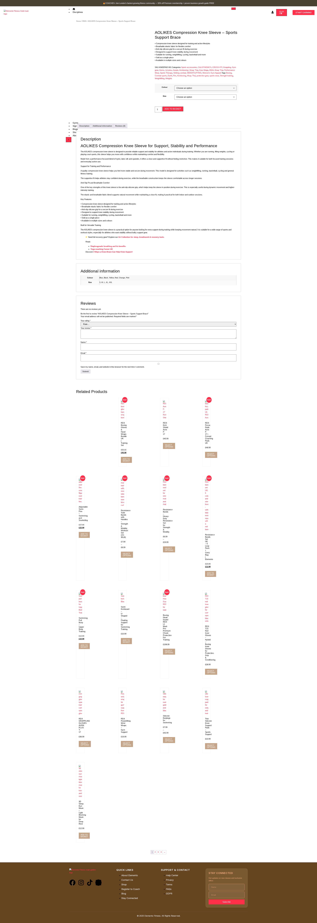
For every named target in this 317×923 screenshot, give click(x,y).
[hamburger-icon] (233, 9)
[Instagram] (81, 882)
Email (83, 353)
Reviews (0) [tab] (120, 126)
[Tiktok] (90, 882)
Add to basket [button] (126, 460)
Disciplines (78, 12)
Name (84, 342)
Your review (86, 328)
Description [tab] (84, 126)
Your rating (86, 321)
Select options (169, 446)
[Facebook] (72, 882)
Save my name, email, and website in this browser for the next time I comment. (112, 367)
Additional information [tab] (102, 126)
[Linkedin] (98, 882)
